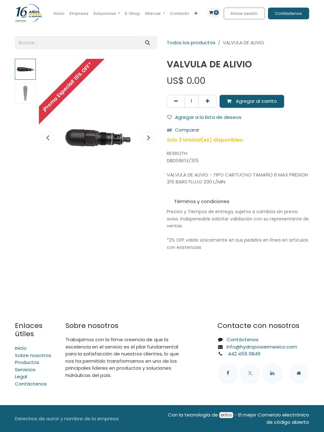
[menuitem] (59, 13)
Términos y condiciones (201, 201)
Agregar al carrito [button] (255, 101)
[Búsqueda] (147, 42)
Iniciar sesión (244, 13)
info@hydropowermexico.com (262, 346)
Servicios (25, 369)
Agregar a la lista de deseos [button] (208, 117)
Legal (21, 376)
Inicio (21, 348)
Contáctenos (288, 13)
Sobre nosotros (33, 355)
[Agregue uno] (207, 101)
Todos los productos (191, 42)
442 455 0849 (243, 353)
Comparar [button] (187, 130)
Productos (27, 362)
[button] (48, 138)
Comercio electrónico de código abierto (283, 418)
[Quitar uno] (176, 101)
